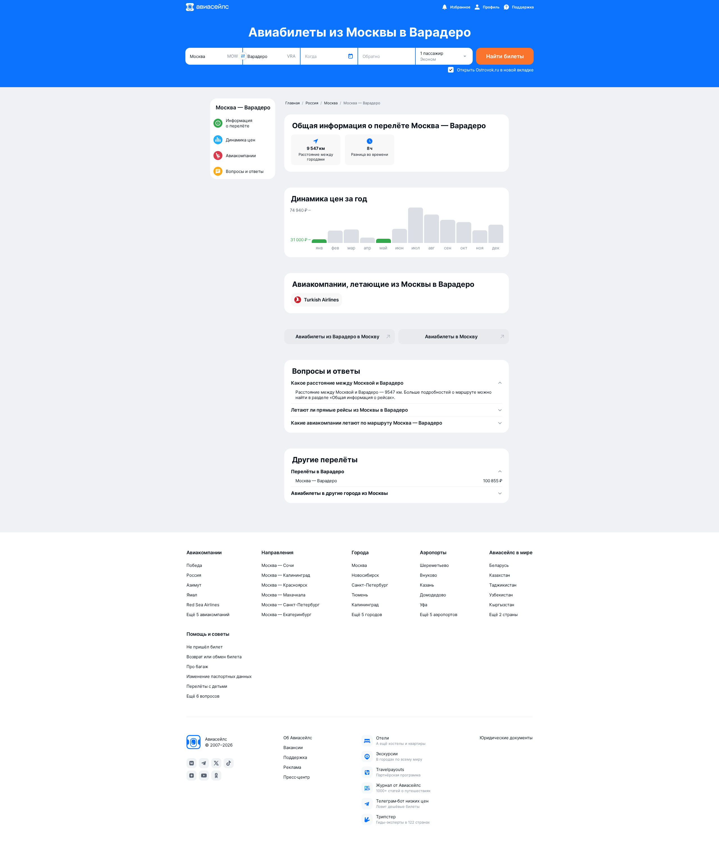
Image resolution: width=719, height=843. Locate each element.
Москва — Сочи (277, 565)
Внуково (428, 575)
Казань (427, 585)
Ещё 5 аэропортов (438, 614)
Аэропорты (433, 552)
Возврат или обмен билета (214, 656)
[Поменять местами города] (242, 56)
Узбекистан (501, 595)
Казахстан (499, 575)
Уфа (423, 604)
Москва (359, 565)
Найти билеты (505, 56)
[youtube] (204, 775)
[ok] (216, 775)
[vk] (191, 763)
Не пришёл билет (204, 647)
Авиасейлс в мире (511, 552)
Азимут (193, 585)
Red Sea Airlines (202, 604)
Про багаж (197, 666)
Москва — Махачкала (283, 595)
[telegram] (204, 763)
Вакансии (293, 747)
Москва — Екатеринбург (286, 614)
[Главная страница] (207, 7)
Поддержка (295, 757)
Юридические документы (506, 737)
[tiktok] (228, 763)
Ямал (191, 595)
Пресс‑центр (296, 777)
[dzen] (191, 775)
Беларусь (499, 565)
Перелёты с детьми (206, 686)
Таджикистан (503, 585)
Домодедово (433, 595)
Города (360, 552)
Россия (193, 575)
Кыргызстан (501, 604)
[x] (216, 763)
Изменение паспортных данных (219, 676)
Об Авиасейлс (297, 737)
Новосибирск (365, 575)
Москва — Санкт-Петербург (290, 604)
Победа (194, 565)
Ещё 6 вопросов (202, 696)
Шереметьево (434, 565)
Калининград (365, 604)
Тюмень (360, 595)
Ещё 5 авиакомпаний (207, 614)
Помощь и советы (207, 634)
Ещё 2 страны (503, 614)
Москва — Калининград (285, 575)
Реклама (292, 767)
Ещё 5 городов (367, 614)
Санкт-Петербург (370, 585)
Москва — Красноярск (284, 585)
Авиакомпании (204, 552)
